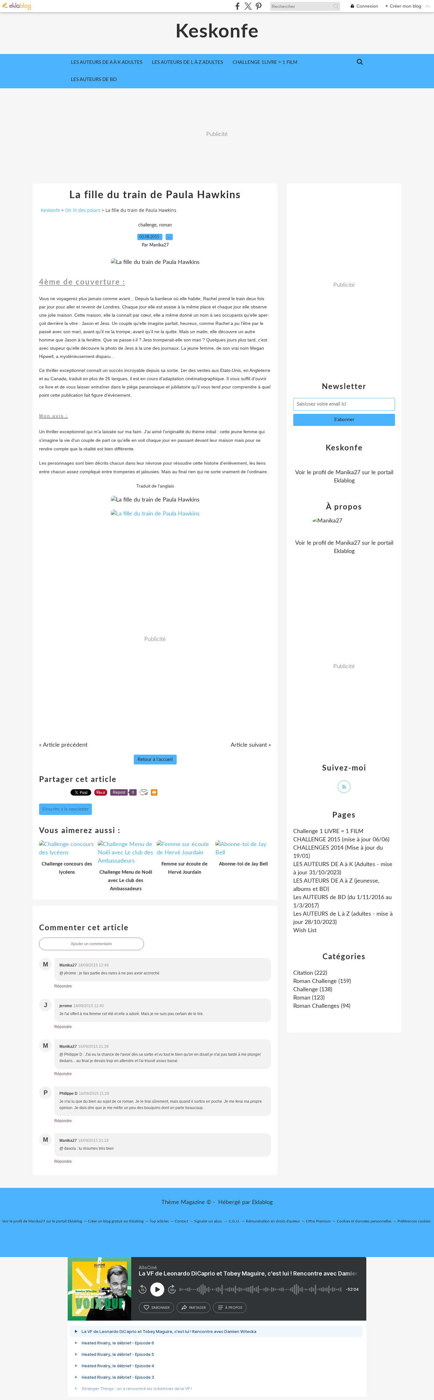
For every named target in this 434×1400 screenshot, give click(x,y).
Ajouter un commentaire (91, 944)
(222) (310, 973)
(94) (321, 1006)
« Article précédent (63, 745)
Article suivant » (251, 745)
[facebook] (237, 6)
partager (197, 1307)
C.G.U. (234, 1221)
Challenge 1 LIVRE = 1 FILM (328, 831)
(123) (309, 998)
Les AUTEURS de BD (94, 79)
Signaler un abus (208, 1221)
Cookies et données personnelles (364, 1221)
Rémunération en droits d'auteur (273, 1221)
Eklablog (262, 1202)
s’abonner (160, 1307)
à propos (233, 1307)
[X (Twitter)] (248, 6)
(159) (322, 981)
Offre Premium (318, 1221)
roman (165, 225)
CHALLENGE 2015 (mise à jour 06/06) (341, 840)
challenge (147, 225)
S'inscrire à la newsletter (65, 809)
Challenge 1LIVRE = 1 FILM (265, 62)
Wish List (304, 930)
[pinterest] (258, 6)
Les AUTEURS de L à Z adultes (187, 62)
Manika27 (348, 472)
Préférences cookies (414, 1221)
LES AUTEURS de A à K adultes (106, 62)
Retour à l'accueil (155, 759)
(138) (312, 990)
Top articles (159, 1221)
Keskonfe (217, 31)
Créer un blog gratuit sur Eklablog (116, 1221)
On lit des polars (82, 210)
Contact (181, 1221)
